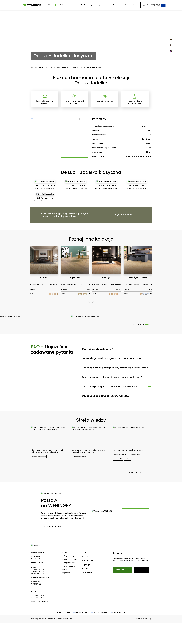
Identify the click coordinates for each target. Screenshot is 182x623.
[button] (144, 5)
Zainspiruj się (138, 324)
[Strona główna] (32, 5)
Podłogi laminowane (69, 562)
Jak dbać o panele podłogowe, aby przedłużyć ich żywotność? (115, 367)
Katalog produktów (68, 566)
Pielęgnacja (66, 573)
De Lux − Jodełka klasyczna (90, 67)
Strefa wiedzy (86, 5)
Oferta (46, 67)
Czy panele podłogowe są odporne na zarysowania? (109, 386)
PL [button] (148, 5)
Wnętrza (127, 459)
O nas (84, 552)
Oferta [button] (51, 5)
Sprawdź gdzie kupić (52, 526)
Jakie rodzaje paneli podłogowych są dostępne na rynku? (112, 358)
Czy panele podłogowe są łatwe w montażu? (105, 395)
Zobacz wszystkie (136, 472)
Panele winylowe (135, 454)
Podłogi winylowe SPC (69, 559)
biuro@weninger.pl (42, 601)
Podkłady (65, 569)
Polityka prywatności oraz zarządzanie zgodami (46, 619)
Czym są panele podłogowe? (97, 348)
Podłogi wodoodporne (70, 556)
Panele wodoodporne (39, 456)
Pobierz (73, 5)
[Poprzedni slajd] (89, 301)
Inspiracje (101, 5)
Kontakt (113, 5)
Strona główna (36, 67)
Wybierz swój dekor (123, 215)
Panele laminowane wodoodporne (64, 67)
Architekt (120, 570)
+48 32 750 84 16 (38, 596)
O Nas (62, 5)
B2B (139, 570)
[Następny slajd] (93, 301)
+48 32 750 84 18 (38, 598)
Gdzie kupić (129, 5)
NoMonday (147, 619)
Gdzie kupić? (87, 572)
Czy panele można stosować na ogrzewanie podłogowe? (112, 377)
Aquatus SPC (118, 459)
